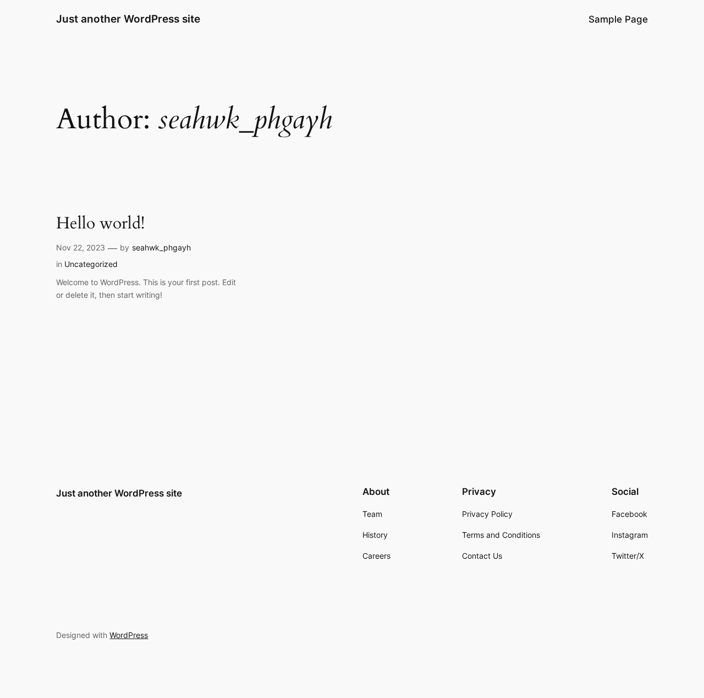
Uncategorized (91, 264)
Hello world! (100, 224)
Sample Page (618, 19)
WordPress (128, 635)
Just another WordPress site (128, 18)
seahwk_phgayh (161, 247)
